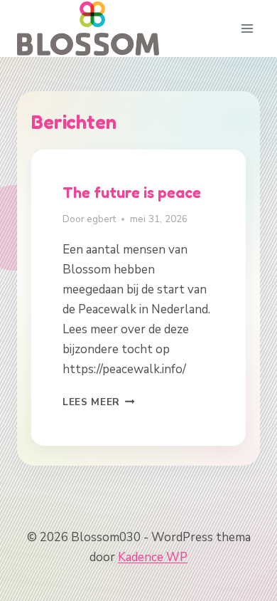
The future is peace (132, 192)
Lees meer (99, 402)
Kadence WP (153, 557)
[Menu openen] (247, 28)
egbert (101, 219)
